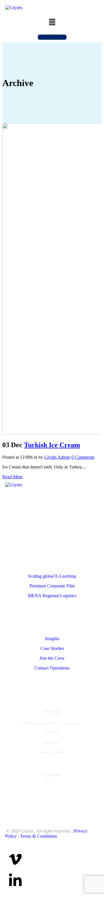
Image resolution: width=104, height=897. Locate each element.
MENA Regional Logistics (52, 595)
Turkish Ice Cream (52, 445)
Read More (12, 476)
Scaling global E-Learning (52, 576)
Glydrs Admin (57, 457)
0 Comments (82, 457)
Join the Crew (52, 658)
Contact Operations (52, 667)
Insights (52, 638)
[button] (52, 22)
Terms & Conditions (38, 836)
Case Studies (52, 648)
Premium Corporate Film (52, 585)
